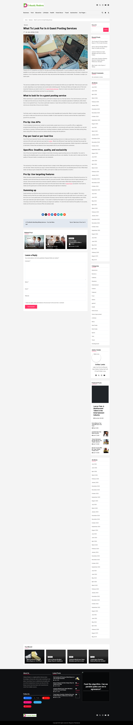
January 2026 (95, 105)
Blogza (70, 723)
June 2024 (94, 160)
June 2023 (94, 197)
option (50, 141)
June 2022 (94, 241)
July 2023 (94, 193)
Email (26, 289)
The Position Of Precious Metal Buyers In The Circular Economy (34, 661)
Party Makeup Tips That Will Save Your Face (97, 424)
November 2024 (96, 142)
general (93, 303)
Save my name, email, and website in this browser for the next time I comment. (45, 302)
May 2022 (94, 245)
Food (93, 296)
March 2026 (95, 98)
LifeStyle (45, 12)
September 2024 (96, 149)
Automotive (73, 12)
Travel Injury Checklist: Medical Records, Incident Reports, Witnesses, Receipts (99, 60)
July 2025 (94, 127)
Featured (94, 292)
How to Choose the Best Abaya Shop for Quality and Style (55, 661)
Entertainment (95, 285)
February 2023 (95, 212)
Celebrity (94, 277)
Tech (32, 12)
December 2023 (96, 179)
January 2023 (95, 215)
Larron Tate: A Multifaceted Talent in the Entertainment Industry (98, 410)
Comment (27, 261)
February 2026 (95, 101)
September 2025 (96, 120)
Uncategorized (95, 343)
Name (27, 282)
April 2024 (94, 164)
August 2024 (95, 153)
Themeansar (77, 723)
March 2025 (95, 131)
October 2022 (95, 226)
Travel (67, 12)
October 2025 (95, 116)
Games (93, 299)
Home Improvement (97, 314)
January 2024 (95, 175)
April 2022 (94, 248)
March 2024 (95, 168)
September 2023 (96, 190)
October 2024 (95, 146)
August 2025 (95, 123)
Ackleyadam (31, 244)
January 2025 (95, 135)
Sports (93, 332)
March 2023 (95, 208)
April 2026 (94, 94)
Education (38, 12)
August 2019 (95, 256)
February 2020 (95, 252)
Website (27, 295)
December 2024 (96, 138)
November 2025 (96, 112)
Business (26, 12)
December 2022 (96, 219)
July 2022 (94, 237)
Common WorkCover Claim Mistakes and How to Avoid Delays (98, 53)
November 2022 (96, 223)
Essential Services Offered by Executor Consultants (33, 241)
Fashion (94, 288)
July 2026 (94, 87)
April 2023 (94, 204)
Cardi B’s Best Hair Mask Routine (96, 432)
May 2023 (94, 201)
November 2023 (96, 182)
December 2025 (96, 109)
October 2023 (95, 186)
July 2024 (94, 157)
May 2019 (94, 259)
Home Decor (59, 12)
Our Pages (82, 12)
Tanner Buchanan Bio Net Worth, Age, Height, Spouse (97, 440)
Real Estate (94, 325)
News (93, 321)
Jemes (29, 32)
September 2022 (96, 230)
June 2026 (94, 90)
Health (52, 12)
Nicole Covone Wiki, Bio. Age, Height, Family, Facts (97, 449)
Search (94, 25)
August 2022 (95, 234)
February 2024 (95, 171)
